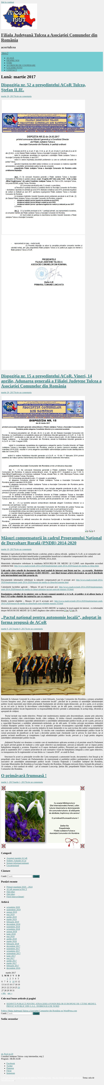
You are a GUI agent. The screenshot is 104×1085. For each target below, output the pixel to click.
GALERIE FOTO (14, 68)
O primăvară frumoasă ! (24, 775)
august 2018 (11, 931)
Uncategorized (12, 865)
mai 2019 (10, 914)
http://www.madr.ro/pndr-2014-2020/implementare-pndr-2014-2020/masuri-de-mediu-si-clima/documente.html (52, 581)
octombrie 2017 (13, 951)
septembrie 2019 (13, 909)
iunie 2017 (11, 956)
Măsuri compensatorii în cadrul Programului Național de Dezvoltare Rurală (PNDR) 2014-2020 (51, 540)
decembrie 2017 (13, 946)
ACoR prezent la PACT (16, 889)
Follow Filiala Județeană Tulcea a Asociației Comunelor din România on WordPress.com (39, 1011)
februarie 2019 (12, 922)
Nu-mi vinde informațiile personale (67, 1078)
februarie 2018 (12, 944)
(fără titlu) (10, 892)
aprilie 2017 (11, 961)
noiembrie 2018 (13, 927)
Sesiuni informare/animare (17, 863)
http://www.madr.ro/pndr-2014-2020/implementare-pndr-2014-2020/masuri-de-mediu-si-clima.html (56, 566)
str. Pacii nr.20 (7, 1054)
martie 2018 (11, 941)
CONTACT (11, 70)
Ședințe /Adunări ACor (16, 860)
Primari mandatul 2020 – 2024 (19, 887)
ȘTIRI (9, 63)
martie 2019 (11, 919)
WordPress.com (7, 1080)
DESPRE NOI (12, 60)
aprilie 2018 (11, 939)
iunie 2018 (11, 934)
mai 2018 (10, 936)
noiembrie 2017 (13, 948)
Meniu (4, 53)
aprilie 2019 (11, 917)
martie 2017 (11, 963)
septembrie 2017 (13, 953)
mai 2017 (10, 958)
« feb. (3, 993)
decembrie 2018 (13, 924)
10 (13, 981)
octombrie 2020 (13, 907)
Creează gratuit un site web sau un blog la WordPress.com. (26, 1078)
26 (19, 987)
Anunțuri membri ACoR (16, 858)
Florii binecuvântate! (15, 897)
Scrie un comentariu (23, 96)
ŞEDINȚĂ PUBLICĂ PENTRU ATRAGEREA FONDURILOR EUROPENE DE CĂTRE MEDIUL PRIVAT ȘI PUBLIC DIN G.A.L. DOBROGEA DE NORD (51, 1005)
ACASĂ (10, 58)
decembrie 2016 (13, 968)
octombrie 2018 (13, 929)
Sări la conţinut (7, 2)
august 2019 (11, 912)
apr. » (10, 993)
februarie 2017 (12, 966)
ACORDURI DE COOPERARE (20, 65)
